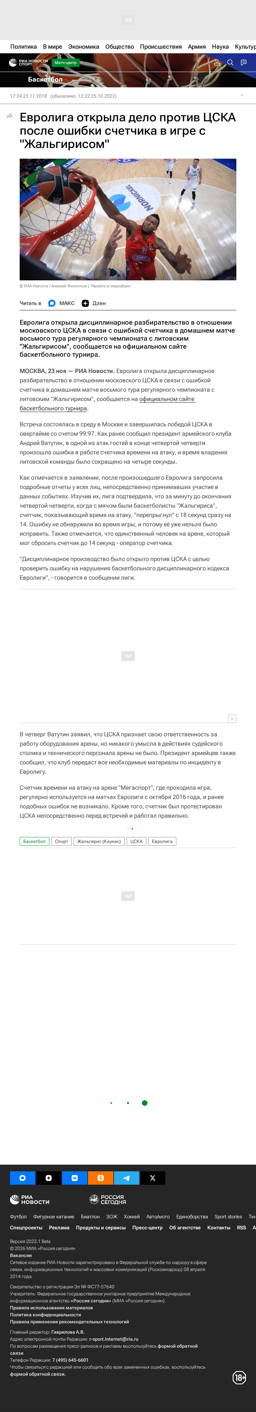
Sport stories (228, 1217)
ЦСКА (136, 841)
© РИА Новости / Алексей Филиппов (53, 286)
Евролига (162, 841)
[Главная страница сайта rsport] (43, 62)
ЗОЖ (111, 1217)
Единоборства (192, 1217)
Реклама (59, 1228)
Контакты (218, 1228)
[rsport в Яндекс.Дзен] (48, 1178)
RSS (241, 1228)
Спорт (61, 841)
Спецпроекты (26, 1228)
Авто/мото (158, 1217)
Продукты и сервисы (101, 1228)
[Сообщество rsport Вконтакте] (74, 1178)
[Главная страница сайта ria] (10, 62)
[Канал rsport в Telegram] (126, 1178)
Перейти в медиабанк (111, 286)
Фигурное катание (53, 1217)
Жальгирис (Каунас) (99, 841)
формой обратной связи (37, 1374)
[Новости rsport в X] (152, 1178)
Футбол (18, 1217)
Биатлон (90, 1217)
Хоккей (132, 1217)
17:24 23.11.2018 (28, 96)
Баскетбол (34, 841)
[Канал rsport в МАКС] (22, 1178)
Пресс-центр (147, 1228)
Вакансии (21, 1255)
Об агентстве (185, 1228)
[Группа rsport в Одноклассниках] (100, 1178)
